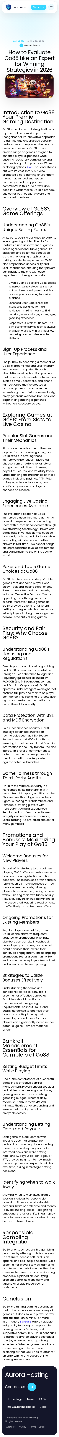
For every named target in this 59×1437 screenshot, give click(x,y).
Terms (32, 1426)
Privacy (22, 1426)
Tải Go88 (25, 1321)
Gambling (19, 41)
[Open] (51, 7)
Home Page (14, 1399)
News (30, 1399)
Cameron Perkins (32, 45)
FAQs (42, 1399)
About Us (11, 1426)
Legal (41, 1426)
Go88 (30, 167)
